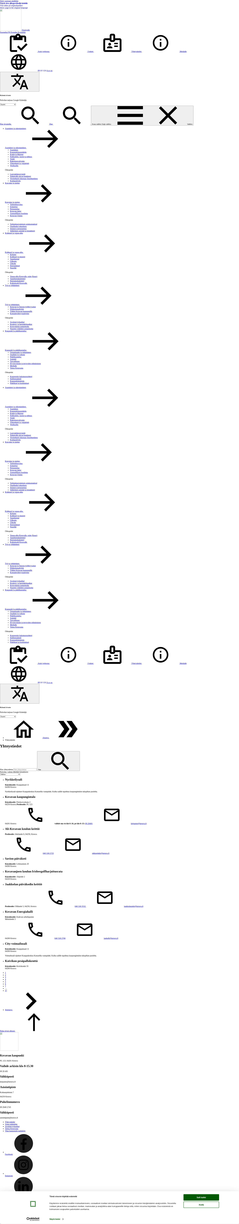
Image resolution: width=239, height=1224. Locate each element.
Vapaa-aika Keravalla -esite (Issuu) (23, 276)
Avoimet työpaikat (17, 322)
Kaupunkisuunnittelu (18, 152)
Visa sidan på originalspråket (11, 5)
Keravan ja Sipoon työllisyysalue (23, 307)
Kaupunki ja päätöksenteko (15, 331)
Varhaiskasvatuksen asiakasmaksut (23, 224)
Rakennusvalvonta (17, 161)
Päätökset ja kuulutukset (19, 383)
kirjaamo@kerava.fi (139, 823)
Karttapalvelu (15, 181)
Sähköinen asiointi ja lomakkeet (22, 231)
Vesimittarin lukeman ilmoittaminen (24, 179)
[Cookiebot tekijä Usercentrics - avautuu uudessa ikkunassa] (33, 1219)
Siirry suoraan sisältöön (9, 1)
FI (39, 71)
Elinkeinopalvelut (17, 309)
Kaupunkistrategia (17, 381)
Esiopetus (14, 207)
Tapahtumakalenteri (17, 279)
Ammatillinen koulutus (19, 213)
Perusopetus (14, 209)
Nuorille (13, 268)
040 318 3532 (80, 906)
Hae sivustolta (6, 124)
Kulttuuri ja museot (17, 257)
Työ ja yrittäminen (12, 285)
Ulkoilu (13, 263)
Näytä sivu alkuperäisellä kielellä (14, 3)
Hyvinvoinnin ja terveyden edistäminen (25, 364)
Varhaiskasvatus (16, 204)
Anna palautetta (11, 1124)
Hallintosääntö (15, 379)
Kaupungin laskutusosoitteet (21, 377)
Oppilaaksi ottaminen (18, 226)
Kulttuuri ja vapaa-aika (14, 233)
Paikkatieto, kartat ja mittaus (21, 157)
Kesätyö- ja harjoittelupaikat (21, 324)
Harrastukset (15, 266)
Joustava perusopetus (18, 229)
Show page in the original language (14, 8)
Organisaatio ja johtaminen (20, 352)
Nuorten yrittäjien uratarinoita (21, 329)
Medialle (13, 366)
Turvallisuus (15, 361)
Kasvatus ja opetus (12, 183)
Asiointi (13, 359)
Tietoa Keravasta (16, 368)
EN (44, 71)
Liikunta (13, 261)
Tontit (12, 159)
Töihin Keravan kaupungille (21, 311)
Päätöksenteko (15, 357)
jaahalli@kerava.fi (111, 938)
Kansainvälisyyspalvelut (19, 314)
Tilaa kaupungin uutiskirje (15, 1131)
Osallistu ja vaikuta (17, 355)
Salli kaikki (201, 1197)
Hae (51, 124)
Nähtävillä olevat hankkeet (20, 176)
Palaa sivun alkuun (7, 1031)
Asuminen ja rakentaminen (15, 128)
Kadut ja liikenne (16, 154)
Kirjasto (13, 254)
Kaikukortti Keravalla (18, 283)
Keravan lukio (15, 211)
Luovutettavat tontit (17, 174)
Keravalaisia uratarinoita (19, 326)
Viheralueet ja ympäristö (19, 163)
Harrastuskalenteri (17, 281)
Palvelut (14, 772)
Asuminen (14, 150)
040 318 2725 (48, 853)
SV (41, 71)
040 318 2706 (60, 938)
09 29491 (89, 823)
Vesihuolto (14, 166)
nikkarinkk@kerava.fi (100, 853)
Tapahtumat (14, 259)
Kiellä (201, 1205)
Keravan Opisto (16, 216)
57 (6, 991)
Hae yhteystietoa (7, 769)
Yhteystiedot (10, 1122)
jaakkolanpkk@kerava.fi (133, 906)
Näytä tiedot (55, 1219)
